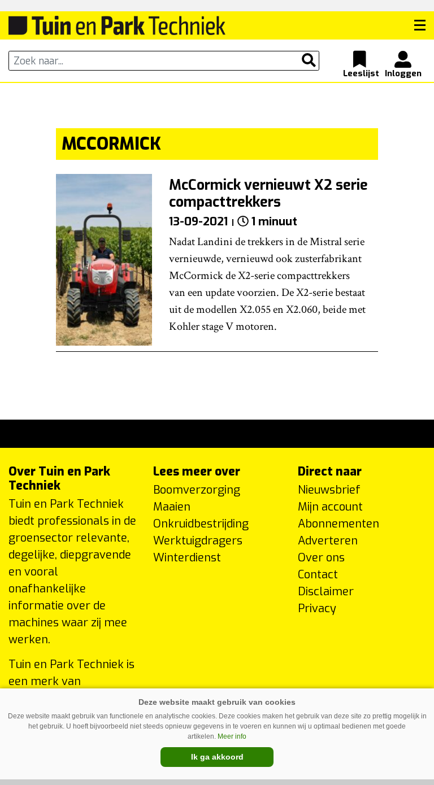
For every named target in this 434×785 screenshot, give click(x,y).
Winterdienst (187, 557)
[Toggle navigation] (420, 25)
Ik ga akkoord (217, 756)
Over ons (321, 557)
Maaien (171, 506)
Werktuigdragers (197, 540)
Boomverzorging (196, 490)
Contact (318, 574)
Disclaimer (326, 591)
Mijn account (330, 506)
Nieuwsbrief (329, 490)
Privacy (317, 608)
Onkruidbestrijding (201, 523)
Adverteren (328, 540)
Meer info (232, 736)
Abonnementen (338, 523)
